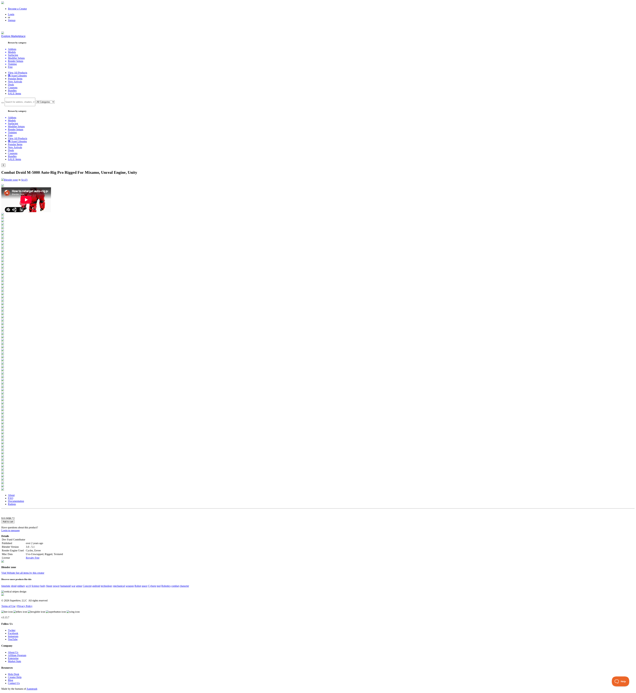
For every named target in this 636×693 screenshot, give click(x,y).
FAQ (10, 498)
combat (175, 586)
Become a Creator (17, 8)
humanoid (65, 586)
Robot (137, 586)
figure (49, 586)
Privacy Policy (24, 606)
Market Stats (14, 661)
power (56, 586)
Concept (87, 586)
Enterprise (13, 658)
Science (35, 586)
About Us (13, 652)
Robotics (166, 586)
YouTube (13, 639)
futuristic (5, 586)
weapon (130, 586)
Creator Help (15, 677)
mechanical (119, 586)
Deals (11, 84)
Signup (11, 20)
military (21, 586)
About (11, 495)
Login (11, 14)
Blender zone (11, 179)
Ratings (12, 504)
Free (10, 67)
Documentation (16, 501)
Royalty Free (32, 557)
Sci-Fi (24, 179)
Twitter (11, 630)
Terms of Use (8, 606)
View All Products (17, 72)
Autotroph (31, 688)
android (96, 586)
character (184, 586)
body (43, 586)
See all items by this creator (30, 572)
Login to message (10, 530)
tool (159, 586)
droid (14, 586)
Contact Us (14, 683)
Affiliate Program (17, 655)
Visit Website (8, 572)
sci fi (28, 586)
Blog (10, 680)
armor (79, 586)
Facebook (13, 633)
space (144, 586)
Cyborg (152, 586)
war (73, 586)
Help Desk (13, 674)
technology (106, 586)
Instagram (13, 636)
